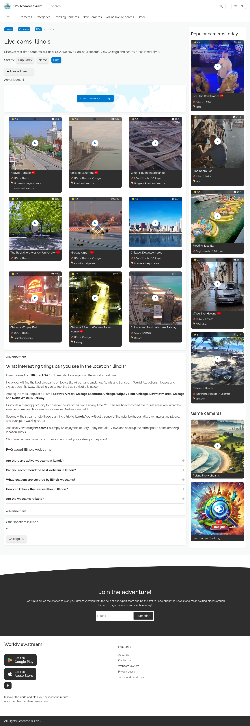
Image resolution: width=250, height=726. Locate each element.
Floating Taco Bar (203, 245)
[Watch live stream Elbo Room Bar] (217, 167)
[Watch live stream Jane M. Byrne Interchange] (155, 169)
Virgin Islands (203, 251)
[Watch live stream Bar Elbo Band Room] (217, 92)
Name (43, 60)
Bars (198, 107)
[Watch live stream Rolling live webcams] (217, 471)
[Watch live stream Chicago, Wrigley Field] (35, 323)
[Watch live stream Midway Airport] (95, 248)
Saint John (219, 251)
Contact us (124, 660)
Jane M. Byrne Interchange (148, 172)
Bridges (138, 183)
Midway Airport (81, 252)
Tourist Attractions (23, 338)
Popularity (25, 60)
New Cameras (92, 17)
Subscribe (143, 616)
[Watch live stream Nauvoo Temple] (35, 169)
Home (9, 29)
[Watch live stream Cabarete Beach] (217, 384)
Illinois (25, 178)
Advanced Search (19, 71)
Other (141, 17)
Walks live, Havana (206, 313)
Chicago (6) (16, 539)
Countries (24, 29)
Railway (78, 342)
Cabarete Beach (203, 388)
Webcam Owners (128, 665)
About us (123, 654)
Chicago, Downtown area (146, 252)
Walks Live (201, 324)
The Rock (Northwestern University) (34, 252)
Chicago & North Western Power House (90, 329)
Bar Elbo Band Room (208, 96)
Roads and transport (24, 188)
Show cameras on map (95, 98)
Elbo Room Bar (202, 171)
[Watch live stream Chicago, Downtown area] (155, 245)
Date (56, 60)
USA (38, 29)
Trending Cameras (66, 17)
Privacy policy (126, 671)
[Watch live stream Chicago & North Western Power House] (95, 323)
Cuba (199, 319)
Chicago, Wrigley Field (24, 327)
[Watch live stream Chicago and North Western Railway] (155, 323)
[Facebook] (8, 685)
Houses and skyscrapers (26, 183)
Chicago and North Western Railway (153, 327)
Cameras (26, 17)
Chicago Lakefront (83, 172)
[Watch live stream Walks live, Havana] (217, 309)
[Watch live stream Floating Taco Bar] (217, 241)
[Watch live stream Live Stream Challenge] (217, 534)
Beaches (200, 399)
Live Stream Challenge (207, 538)
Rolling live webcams (119, 17)
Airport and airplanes (84, 263)
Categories (43, 17)
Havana (209, 319)
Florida (207, 101)
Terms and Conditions (131, 677)
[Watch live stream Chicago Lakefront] (95, 169)
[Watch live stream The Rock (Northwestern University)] (35, 248)
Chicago (96, 178)
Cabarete (225, 394)
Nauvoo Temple (22, 172)
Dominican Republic (207, 394)
